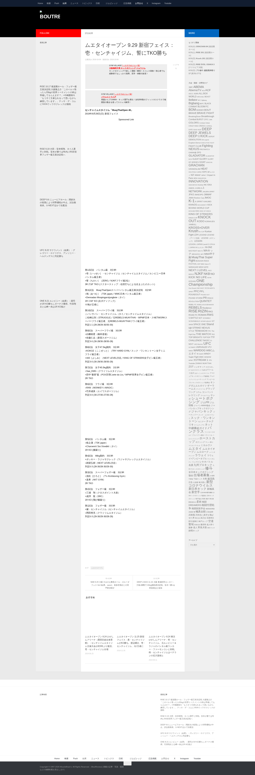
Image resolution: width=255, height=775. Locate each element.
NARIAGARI (193, 267)
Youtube (167, 3)
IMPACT (204, 175)
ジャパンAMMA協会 (202, 405)
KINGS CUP (193, 218)
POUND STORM (196, 298)
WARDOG (200, 350)
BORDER (200, 110)
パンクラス (200, 429)
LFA (211, 244)
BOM (192, 109)
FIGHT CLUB (195, 146)
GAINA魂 (192, 152)
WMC (201, 357)
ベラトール (208, 435)
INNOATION (202, 178)
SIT (213, 321)
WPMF (191, 360)
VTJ (209, 347)
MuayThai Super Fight (201, 259)
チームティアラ (199, 425)
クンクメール (200, 389)
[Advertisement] (166, 18)
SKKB (191, 325)
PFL (201, 291)
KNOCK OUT (200, 219)
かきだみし (210, 367)
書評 (207, 499)
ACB (203, 90)
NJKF (199, 273)
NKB (207, 273)
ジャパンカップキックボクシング (202, 408)
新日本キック (198, 488)
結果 (65, 3)
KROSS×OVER (199, 227)
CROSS (202, 126)
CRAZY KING (193, 126)
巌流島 (211, 478)
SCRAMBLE (207, 318)
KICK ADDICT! (202, 205)
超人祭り (210, 524)
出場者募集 (202, 475)
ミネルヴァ (206, 445)
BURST (200, 119)
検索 (49, 3)
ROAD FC (193, 315)
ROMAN (202, 315)
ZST (191, 366)
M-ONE (208, 247)
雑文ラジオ (211, 527)
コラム (198, 392)
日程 (98, 3)
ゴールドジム (205, 395)
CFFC (206, 120)
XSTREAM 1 (201, 360)
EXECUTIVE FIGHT (207, 143)
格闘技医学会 (198, 508)
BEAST (207, 97)
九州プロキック (203, 464)
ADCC (191, 94)
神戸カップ (203, 521)
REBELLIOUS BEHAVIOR (205, 304)
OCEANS (192, 281)
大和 (205, 479)
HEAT (204, 168)
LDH (196, 235)
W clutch (200, 354)
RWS (210, 314)
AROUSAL (200, 97)
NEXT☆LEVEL (198, 270)
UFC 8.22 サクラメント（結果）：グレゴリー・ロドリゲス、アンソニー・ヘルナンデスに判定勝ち (58, 253)
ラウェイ (201, 455)
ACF (208, 90)
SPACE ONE (199, 324)
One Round (192, 288)
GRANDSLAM (194, 169)
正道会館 (209, 512)
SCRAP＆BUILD (206, 321)
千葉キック (198, 479)
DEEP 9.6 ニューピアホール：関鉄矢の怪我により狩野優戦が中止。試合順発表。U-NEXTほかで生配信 (58, 202)
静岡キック (194, 531)
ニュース (74, 3)
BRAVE (193, 113)
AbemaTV (195, 90)
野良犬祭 (202, 527)
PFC (196, 291)
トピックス (87, 3)
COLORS (194, 122)
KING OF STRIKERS (201, 214)
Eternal (198, 143)
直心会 (197, 518)
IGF (192, 175)
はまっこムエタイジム (202, 373)
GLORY (203, 159)
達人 (195, 527)
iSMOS (191, 188)
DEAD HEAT (197, 129)
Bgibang (204, 100)
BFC (199, 100)
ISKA (209, 185)
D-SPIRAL (208, 126)
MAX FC (200, 251)
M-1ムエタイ (200, 247)
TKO (213, 334)
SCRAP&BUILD (194, 321)
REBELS (195, 307)
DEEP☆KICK (198, 136)
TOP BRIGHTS (195, 337)
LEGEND (203, 235)
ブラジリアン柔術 (198, 435)
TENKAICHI (201, 330)
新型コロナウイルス (201, 483)
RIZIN (203, 311)
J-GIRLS (198, 188)
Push (56, 3)
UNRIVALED (201, 347)
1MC (191, 87)
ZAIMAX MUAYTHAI (203, 363)
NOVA (209, 277)
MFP (202, 254)
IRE (205, 185)
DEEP (207, 129)
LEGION (198, 241)
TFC (209, 331)
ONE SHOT (200, 288)
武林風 (192, 515)
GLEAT (195, 159)
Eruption (192, 143)
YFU (210, 360)
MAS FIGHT (193, 251)
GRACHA (209, 162)
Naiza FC (208, 264)
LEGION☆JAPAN (195, 244)
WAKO (191, 351)
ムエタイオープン (97, 568)
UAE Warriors (198, 344)
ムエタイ (195, 448)
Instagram (156, 3)
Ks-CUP (201, 231)
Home (40, 3)
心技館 (195, 482)
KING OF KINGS (205, 211)
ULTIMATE (192, 347)
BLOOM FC (203, 106)
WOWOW (207, 357)
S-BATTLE (193, 318)
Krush (193, 231)
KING (197, 211)
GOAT (202, 162)
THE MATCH (203, 334)
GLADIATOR (197, 155)
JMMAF (208, 194)
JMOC (207, 197)
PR (205, 297)
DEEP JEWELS (200, 132)
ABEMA (198, 87)
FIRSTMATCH (205, 149)
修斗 (209, 468)
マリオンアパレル (194, 445)
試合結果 (89, 33)
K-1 (192, 201)
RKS (210, 311)
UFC (207, 344)
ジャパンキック (202, 411)
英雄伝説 (197, 524)
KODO (200, 221)
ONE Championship (201, 283)
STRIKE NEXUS (201, 327)
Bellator (193, 99)
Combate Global (204, 123)
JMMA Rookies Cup (196, 198)
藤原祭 (203, 524)
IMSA (195, 178)
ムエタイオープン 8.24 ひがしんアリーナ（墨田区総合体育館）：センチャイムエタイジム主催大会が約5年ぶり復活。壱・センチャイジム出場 (99, 642)
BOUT (207, 109)
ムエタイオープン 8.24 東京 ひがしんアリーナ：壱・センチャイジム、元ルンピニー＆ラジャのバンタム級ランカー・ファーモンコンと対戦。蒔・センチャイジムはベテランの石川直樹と (162, 646)
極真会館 (201, 511)
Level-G (206, 244)
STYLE (191, 331)
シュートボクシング (201, 400)
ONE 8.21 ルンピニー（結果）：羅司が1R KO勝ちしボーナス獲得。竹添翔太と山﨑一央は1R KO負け (58, 304)
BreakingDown (195, 116)
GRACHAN (196, 165)
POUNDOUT (194, 294)
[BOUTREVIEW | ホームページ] (50, 17)
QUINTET (205, 301)
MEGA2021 (196, 254)
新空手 (196, 492)
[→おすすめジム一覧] (131, 66)
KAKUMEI (207, 202)
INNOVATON (193, 185)
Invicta (200, 185)
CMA (210, 119)
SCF (200, 318)
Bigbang (194, 103)
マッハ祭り (209, 442)
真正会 (203, 518)
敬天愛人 (202, 482)
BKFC (202, 104)
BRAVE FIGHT (205, 113)
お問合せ (139, 3)
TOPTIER (206, 337)
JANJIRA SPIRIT (208, 192)
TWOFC (206, 340)
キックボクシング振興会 (201, 383)
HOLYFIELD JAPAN (195, 172)
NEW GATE (203, 267)
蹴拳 (191, 527)
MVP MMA (200, 264)
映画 (203, 499)
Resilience (206, 308)
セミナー (202, 421)
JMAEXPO (199, 195)
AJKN (196, 94)
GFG (199, 152)
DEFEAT (211, 137)
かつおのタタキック (195, 370)
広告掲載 (127, 3)
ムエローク (203, 452)
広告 (191, 482)
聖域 (191, 524)
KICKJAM (192, 211)
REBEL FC (192, 305)
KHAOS (193, 204)
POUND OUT (205, 295)
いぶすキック (199, 367)
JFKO (191, 194)
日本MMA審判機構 (206, 492)
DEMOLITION (195, 140)
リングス (195, 462)
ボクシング (200, 442)
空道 (211, 521)
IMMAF (198, 175)
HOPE (204, 172)
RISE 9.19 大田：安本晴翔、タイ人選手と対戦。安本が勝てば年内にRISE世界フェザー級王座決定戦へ (58, 152)
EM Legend (205, 140)
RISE (193, 311)
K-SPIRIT (199, 201)
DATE (191, 130)
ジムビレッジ (112, 3)
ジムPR (204, 402)
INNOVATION (198, 181)
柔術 (198, 501)
